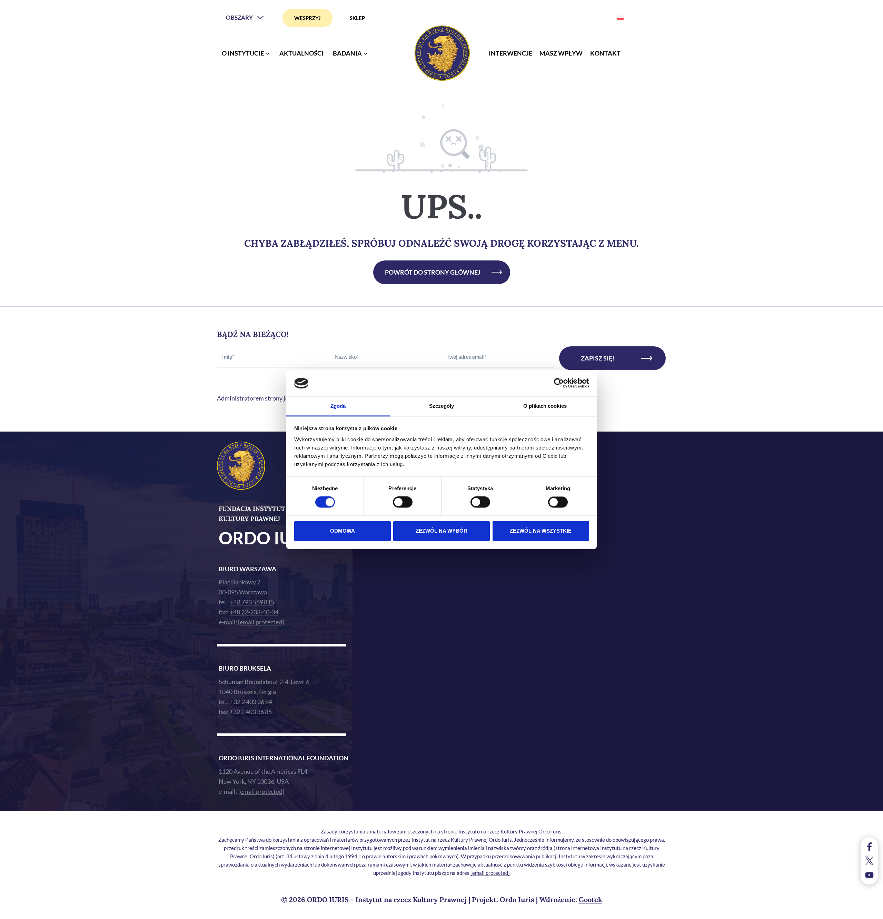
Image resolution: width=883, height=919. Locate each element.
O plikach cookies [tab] (545, 406)
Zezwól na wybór (441, 531)
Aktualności (301, 53)
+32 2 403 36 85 (251, 711)
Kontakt (605, 53)
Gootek (590, 899)
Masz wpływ (561, 53)
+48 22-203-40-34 (254, 612)
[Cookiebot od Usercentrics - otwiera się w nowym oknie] (559, 383)
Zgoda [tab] (338, 406)
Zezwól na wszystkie (541, 531)
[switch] (403, 502)
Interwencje (510, 53)
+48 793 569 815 (252, 602)
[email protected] (490, 873)
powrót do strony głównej (432, 272)
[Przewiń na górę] (871, 912)
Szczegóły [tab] (441, 406)
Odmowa (342, 531)
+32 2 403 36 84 (251, 701)
